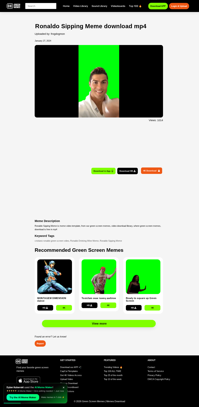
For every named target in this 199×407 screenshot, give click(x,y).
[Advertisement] (19, 81)
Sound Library (99, 6)
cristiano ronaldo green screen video (52, 241)
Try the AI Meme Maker (22, 397)
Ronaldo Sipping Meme (111, 241)
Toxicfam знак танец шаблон (99, 298)
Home (66, 6)
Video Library (80, 6)
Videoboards (118, 6)
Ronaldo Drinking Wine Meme (84, 241)
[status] (35, 393)
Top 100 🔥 (135, 6)
